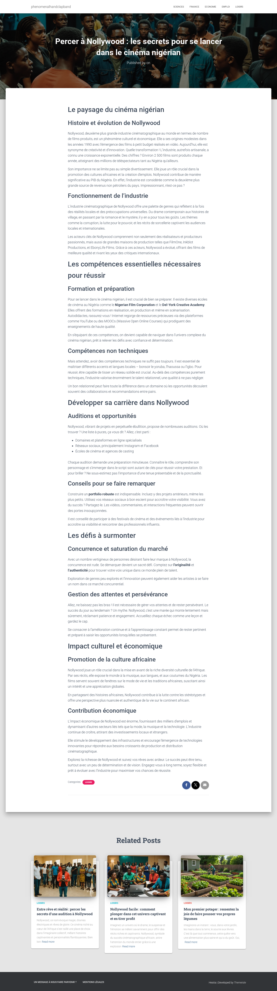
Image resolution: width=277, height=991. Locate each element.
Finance (194, 6)
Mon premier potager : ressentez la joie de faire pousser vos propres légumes (211, 914)
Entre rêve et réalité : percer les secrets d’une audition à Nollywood (65, 911)
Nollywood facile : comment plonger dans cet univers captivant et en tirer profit (138, 914)
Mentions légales (93, 982)
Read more (48, 941)
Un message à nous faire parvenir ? (55, 982)
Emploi (226, 6)
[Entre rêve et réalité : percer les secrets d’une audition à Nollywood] (65, 875)
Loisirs (239, 6)
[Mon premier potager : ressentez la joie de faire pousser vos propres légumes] (212, 875)
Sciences (178, 6)
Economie (210, 6)
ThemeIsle (240, 982)
